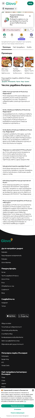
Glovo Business (6, 262)
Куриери (4, 259)
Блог (3, 282)
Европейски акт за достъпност (12, 344)
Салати (27, 81)
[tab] (6, 47)
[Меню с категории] (3, 3)
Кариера (4, 252)
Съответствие (7, 334)
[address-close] (30, 16)
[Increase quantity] (9, 64)
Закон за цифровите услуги (10, 341)
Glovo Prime (5, 279)
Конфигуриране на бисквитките (12, 337)
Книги (3, 386)
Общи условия (6, 323)
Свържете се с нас (7, 286)
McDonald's (4, 356)
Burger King (5, 359)
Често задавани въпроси (10, 275)
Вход (3, 293)
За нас (3, 272)
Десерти (4, 81)
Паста (18, 81)
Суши (3, 380)
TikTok (3, 306)
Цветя (3, 383)
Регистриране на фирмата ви (11, 255)
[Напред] (31, 29)
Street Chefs (5, 365)
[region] (17, 29)
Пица (22, 81)
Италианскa (11, 81)
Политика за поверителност (11, 327)
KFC (2, 362)
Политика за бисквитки (9, 330)
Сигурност (5, 289)
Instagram (4, 303)
